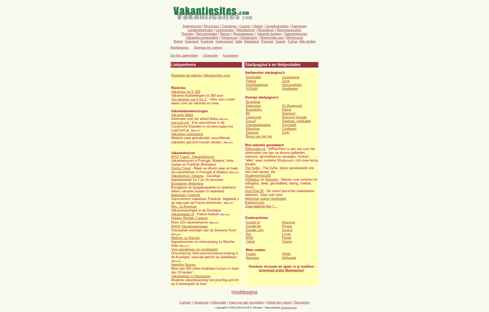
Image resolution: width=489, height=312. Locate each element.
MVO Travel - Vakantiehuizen (192, 157)
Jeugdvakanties (277, 26)
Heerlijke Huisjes (183, 265)
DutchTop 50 (254, 191)
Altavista (288, 222)
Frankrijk (207, 41)
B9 (248, 113)
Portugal (267, 41)
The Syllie (252, 168)
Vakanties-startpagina (187, 134)
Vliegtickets (248, 38)
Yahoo (250, 241)
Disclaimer (302, 302)
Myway (287, 226)
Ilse (248, 234)
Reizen (225, 34)
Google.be (253, 226)
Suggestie (201, 302)
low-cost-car (180, 122)
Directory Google (294, 117)
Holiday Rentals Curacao (189, 218)
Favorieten (230, 55)
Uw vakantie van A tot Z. (189, 99)
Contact (185, 302)
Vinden (251, 254)
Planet (286, 238)
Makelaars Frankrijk (185, 195)
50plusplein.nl (255, 149)
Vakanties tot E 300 (185, 92)
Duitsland (192, 41)
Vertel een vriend (279, 302)
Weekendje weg (271, 38)
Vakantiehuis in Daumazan (190, 276)
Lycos (286, 234)
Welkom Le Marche (185, 238)
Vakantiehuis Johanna (187, 176)
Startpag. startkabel (296, 121)
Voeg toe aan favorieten (246, 302)
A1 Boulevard (292, 106)
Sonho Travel (181, 168)
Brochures (211, 26)
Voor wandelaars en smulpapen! (194, 249)
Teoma (287, 241)
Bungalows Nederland (187, 183)
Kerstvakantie (289, 307)
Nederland (251, 41)
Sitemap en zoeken (208, 47)
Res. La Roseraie (184, 206)
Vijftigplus (252, 179)
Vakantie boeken (269, 34)
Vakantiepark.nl (182, 214)
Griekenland (224, 41)
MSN (249, 238)
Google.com (255, 230)
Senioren (271, 179)
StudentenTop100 (258, 176)
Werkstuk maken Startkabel (265, 199)
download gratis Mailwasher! (281, 270)
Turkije (292, 41)
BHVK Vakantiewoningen (189, 226)
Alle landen (307, 41)
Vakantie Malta (182, 115)
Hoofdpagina (244, 292)
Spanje (280, 41)
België (178, 41)
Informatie (210, 55)
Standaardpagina (258, 125)
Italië (238, 41)
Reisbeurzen (246, 30)
